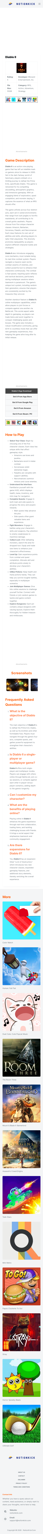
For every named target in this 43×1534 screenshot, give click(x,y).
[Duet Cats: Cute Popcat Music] (21, 1012)
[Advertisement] (21, 30)
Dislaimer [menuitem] (21, 1479)
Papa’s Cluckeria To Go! (12, 1308)
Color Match (8, 942)
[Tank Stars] (21, 1195)
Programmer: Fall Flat (9, 988)
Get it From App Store (22, 396)
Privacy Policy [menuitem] (21, 1483)
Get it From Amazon (22, 408)
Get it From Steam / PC (22, 414)
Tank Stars (7, 1217)
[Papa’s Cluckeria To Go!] (21, 1286)
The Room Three (9, 1080)
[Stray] (21, 1332)
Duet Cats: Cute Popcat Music (15, 1034)
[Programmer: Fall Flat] (21, 966)
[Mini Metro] (21, 1241)
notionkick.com (16, 1513)
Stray (5, 1354)
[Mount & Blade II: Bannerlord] (21, 1103)
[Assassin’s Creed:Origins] (21, 1149)
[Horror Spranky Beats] (21, 1378)
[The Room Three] (21, 1058)
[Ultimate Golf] (21, 1424)
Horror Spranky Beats (12, 1400)
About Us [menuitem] (21, 1472)
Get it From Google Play (22, 402)
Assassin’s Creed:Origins (13, 1171)
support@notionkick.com (20, 1520)
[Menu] (39, 4)
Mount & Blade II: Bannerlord (14, 1125)
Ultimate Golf (8, 1446)
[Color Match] (21, 920)
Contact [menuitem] (21, 1476)
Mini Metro (7, 1263)
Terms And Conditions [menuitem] (21, 1487)
